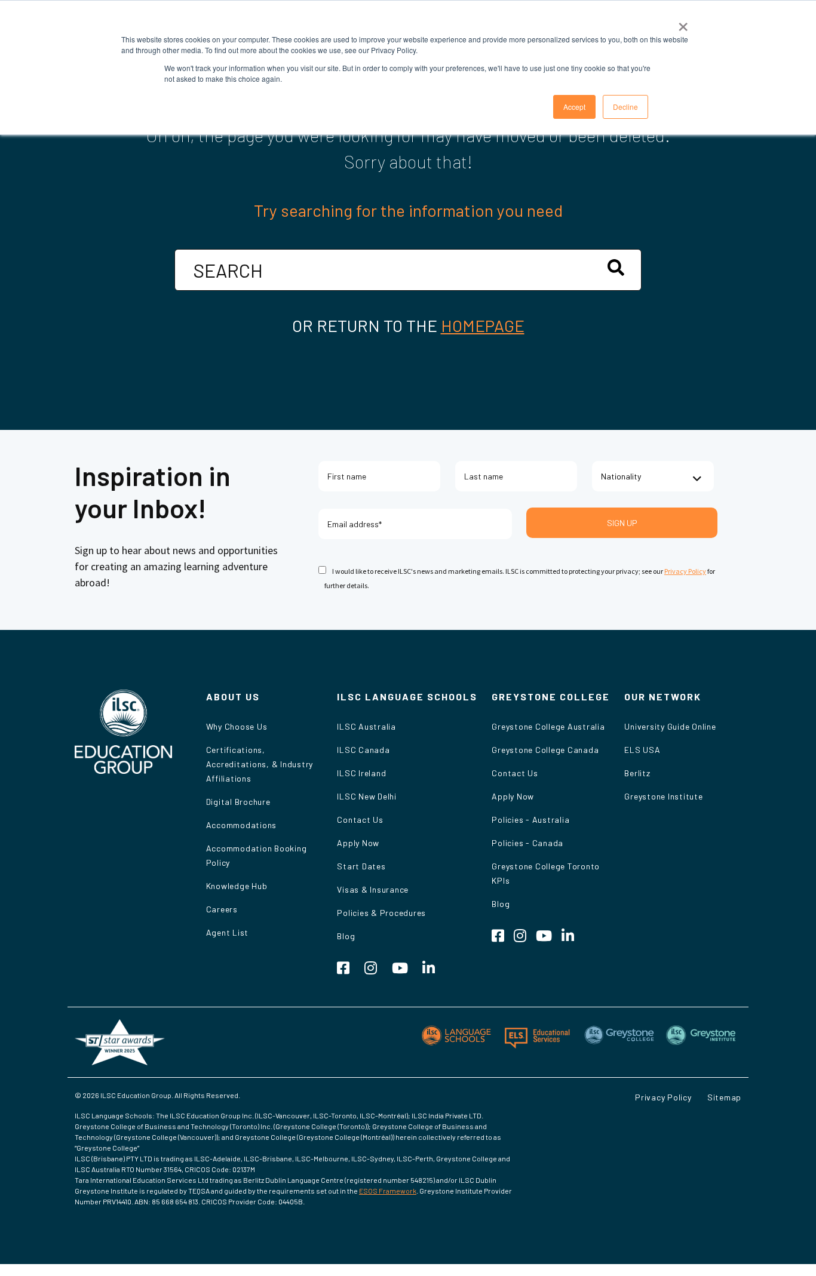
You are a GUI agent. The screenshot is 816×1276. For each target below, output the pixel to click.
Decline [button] (625, 107)
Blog (346, 936)
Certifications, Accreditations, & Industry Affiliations (260, 764)
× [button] (683, 22)
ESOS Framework (387, 1190)
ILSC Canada (363, 750)
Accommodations (241, 825)
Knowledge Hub (237, 886)
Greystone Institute (663, 796)
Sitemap (724, 1097)
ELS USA (642, 750)
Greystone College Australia (548, 726)
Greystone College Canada (545, 750)
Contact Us (360, 819)
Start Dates (361, 866)
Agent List (227, 932)
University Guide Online (670, 726)
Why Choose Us (237, 726)
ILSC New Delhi (367, 796)
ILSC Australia (366, 726)
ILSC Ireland (361, 773)
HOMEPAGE (482, 325)
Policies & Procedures (381, 913)
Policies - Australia (530, 819)
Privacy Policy (685, 571)
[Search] (616, 267)
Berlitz (637, 773)
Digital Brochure (238, 802)
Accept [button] (574, 107)
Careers (222, 909)
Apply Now (358, 843)
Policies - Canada (527, 843)
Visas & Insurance (373, 889)
